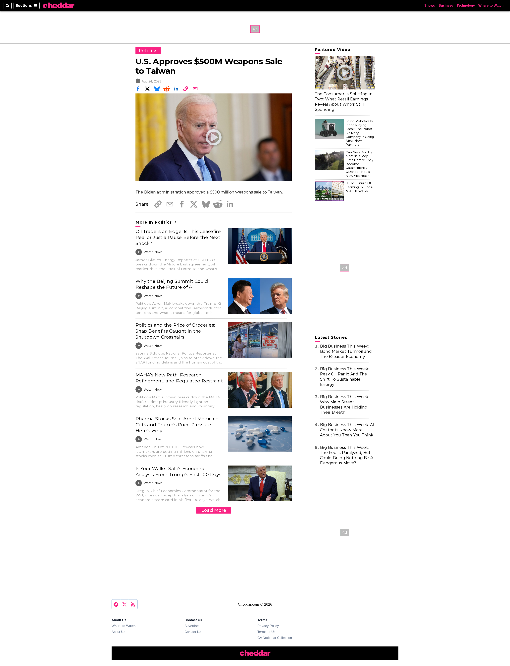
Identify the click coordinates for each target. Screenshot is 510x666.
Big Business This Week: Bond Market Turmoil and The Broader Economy (346, 351)
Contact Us (192, 632)
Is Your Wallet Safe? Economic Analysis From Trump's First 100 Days (178, 471)
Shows (429, 5)
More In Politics (154, 222)
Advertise (191, 626)
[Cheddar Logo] (59, 5)
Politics (148, 50)
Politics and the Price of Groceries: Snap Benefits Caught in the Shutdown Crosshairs (175, 331)
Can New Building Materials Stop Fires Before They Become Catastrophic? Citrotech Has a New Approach (359, 164)
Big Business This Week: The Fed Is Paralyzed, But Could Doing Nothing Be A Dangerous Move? (346, 455)
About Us (118, 632)
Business (445, 5)
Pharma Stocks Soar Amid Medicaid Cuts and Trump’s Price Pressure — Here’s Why (177, 424)
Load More (213, 510)
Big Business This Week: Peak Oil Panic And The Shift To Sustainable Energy (344, 376)
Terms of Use (267, 632)
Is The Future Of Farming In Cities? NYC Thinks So (359, 187)
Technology (466, 5)
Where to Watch (490, 5)
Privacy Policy (268, 626)
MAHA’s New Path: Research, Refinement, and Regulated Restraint (179, 378)
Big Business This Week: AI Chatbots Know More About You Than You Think (347, 429)
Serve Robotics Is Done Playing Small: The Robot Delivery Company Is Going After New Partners (360, 132)
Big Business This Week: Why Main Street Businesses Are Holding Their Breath (344, 404)
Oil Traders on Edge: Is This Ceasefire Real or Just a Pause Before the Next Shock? (178, 237)
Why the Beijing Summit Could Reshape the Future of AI (171, 284)
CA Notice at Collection (274, 638)
